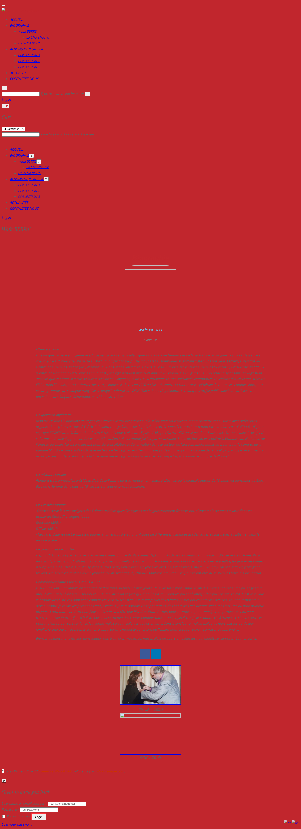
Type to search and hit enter (62, 93)
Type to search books (67, 134)
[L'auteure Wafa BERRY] (20, 10)
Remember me (18, 816)
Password (10, 809)
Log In (6, 99)
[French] (295, 822)
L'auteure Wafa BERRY (55, 771)
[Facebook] (145, 654)
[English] (288, 822)
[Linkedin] (156, 654)
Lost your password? (18, 824)
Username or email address (24, 803)
